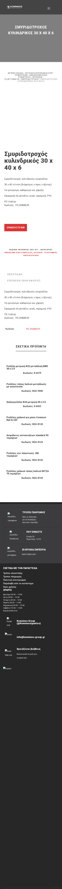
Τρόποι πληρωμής (12, 576)
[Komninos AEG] (14, 7)
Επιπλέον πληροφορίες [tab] (24, 280)
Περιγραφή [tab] (14, 274)
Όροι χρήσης (9, 587)
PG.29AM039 (33, 329)
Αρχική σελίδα (16, 73)
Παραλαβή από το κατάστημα (18, 583)
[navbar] (49, 7)
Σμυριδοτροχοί (30, 79)
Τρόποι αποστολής (12, 573)
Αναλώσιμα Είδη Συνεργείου (18, 253)
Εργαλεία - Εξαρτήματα (45, 253)
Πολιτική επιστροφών (14, 580)
